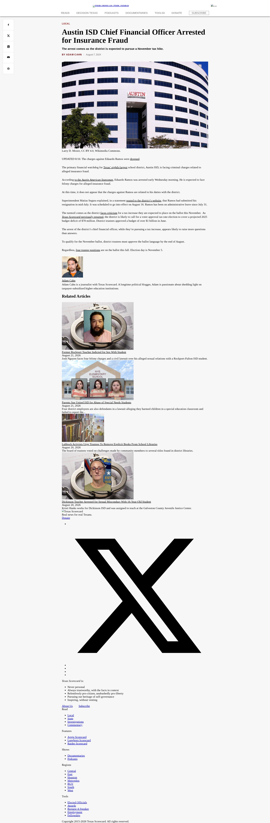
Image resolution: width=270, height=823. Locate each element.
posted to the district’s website (143, 200)
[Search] (214, 5)
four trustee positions (88, 250)
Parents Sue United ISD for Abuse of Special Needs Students (96, 402)
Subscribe (199, 13)
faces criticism (108, 212)
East (70, 774)
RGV (70, 783)
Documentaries (137, 13)
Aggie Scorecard (77, 737)
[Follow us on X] (138, 665)
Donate (177, 13)
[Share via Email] (8, 57)
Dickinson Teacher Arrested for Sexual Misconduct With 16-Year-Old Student (106, 501)
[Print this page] (8, 68)
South (71, 787)
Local (66, 23)
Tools (159, 13)
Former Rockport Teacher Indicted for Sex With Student (94, 352)
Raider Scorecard (77, 743)
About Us (67, 705)
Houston (72, 777)
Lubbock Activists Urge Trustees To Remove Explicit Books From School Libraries (109, 444)
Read (64, 13)
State (70, 718)
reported (98, 216)
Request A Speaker (78, 808)
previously (87, 216)
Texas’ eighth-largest (115, 167)
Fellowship (74, 815)
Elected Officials (77, 802)
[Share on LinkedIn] (8, 46)
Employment (75, 812)
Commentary (75, 724)
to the (94, 179)
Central (72, 770)
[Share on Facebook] (8, 24)
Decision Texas (87, 13)
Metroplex (73, 780)
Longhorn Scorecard (79, 740)
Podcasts (112, 13)
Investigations (76, 721)
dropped (134, 158)
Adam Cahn (74, 54)
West (70, 790)
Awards (72, 805)
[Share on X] (8, 35)
